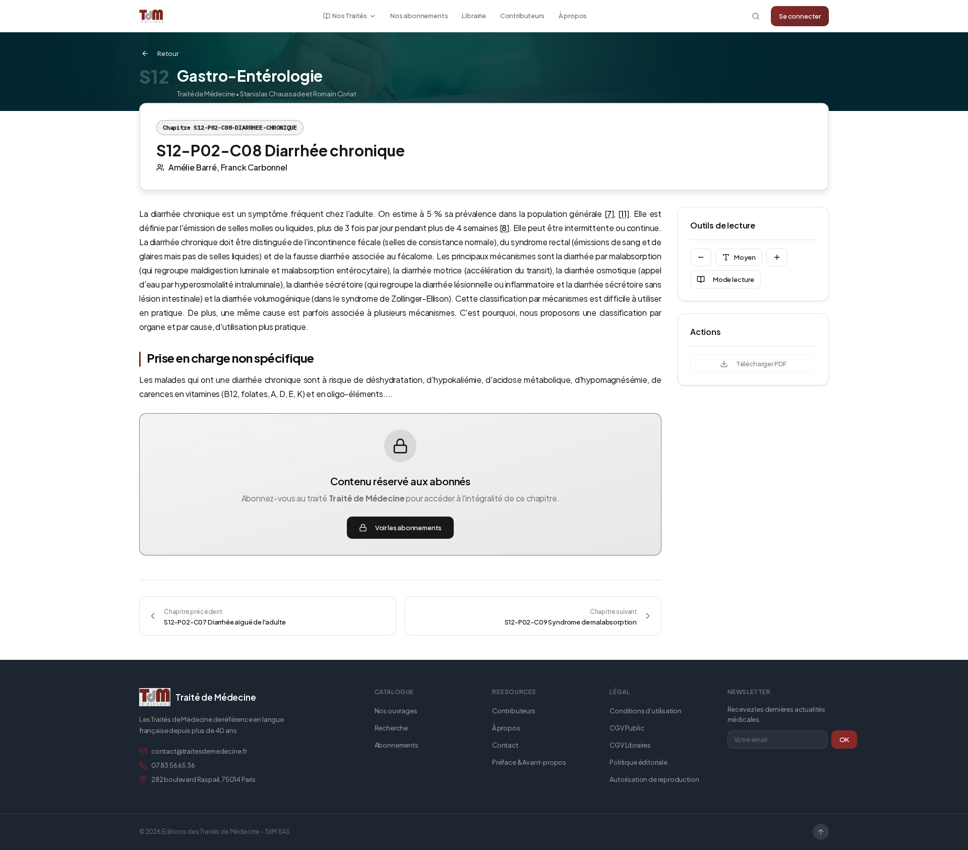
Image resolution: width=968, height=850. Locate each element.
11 (624, 213)
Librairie (474, 16)
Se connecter (800, 16)
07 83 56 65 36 (173, 765)
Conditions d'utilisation (646, 711)
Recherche (391, 728)
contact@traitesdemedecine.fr (199, 751)
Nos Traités (349, 16)
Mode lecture (733, 279)
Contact (505, 745)
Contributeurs (522, 16)
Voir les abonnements (408, 528)
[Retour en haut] (821, 832)
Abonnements (396, 745)
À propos (573, 16)
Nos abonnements (419, 16)
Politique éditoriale (638, 762)
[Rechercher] (756, 16)
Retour (167, 53)
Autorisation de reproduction (654, 779)
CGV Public (627, 728)
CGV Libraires (630, 745)
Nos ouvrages (396, 711)
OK (844, 739)
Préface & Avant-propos (529, 762)
